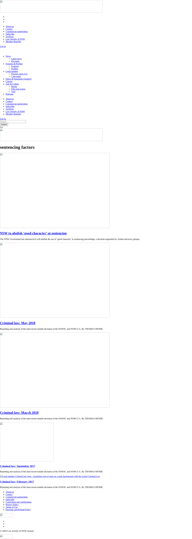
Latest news (16, 59)
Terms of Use (12, 507)
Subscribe (10, 34)
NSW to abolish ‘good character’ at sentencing (33, 233)
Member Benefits (13, 41)
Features (15, 66)
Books (14, 86)
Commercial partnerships (17, 31)
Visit (13, 91)
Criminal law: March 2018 (19, 412)
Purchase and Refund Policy (18, 509)
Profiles (14, 69)
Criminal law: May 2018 (17, 323)
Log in (3, 46)
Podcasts (9, 94)
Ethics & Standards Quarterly (19, 79)
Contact (9, 29)
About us (10, 26)
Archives (10, 36)
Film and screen (18, 89)
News (8, 56)
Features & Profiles (14, 64)
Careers (9, 81)
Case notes (16, 76)
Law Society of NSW (15, 39)
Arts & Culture (12, 84)
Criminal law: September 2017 (17, 466)
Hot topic (15, 61)
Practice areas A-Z (19, 74)
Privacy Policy (12, 504)
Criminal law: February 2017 (17, 481)
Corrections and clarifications (18, 502)
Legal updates (12, 71)
